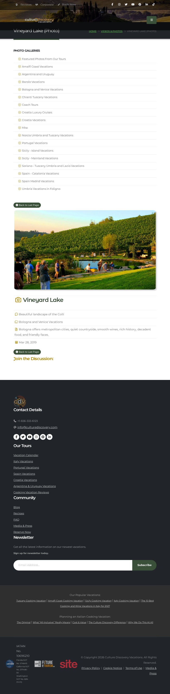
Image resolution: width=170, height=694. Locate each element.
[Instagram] (119, 4)
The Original (23, 622)
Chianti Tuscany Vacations (39, 97)
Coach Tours (29, 104)
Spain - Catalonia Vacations (40, 173)
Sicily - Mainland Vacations (39, 158)
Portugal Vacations (34, 143)
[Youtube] (133, 4)
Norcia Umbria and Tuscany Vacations (47, 135)
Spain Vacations (24, 473)
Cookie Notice (112, 668)
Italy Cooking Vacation (126, 600)
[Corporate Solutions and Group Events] (45, 4)
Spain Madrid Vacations (37, 181)
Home (92, 31)
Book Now (68, 4)
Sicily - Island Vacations (37, 150)
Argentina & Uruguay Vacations (34, 486)
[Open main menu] (152, 20)
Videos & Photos (112, 31)
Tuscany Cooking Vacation (31, 600)
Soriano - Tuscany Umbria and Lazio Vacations (52, 165)
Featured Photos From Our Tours (43, 59)
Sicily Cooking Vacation (98, 600)
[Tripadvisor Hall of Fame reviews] (23, 4)
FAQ (16, 519)
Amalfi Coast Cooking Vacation (65, 600)
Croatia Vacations (33, 120)
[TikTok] (153, 4)
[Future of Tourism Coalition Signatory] (45, 664)
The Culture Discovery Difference (107, 622)
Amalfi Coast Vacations (37, 66)
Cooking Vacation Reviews (31, 492)
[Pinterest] (140, 4)
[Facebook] (112, 4)
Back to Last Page (28, 205)
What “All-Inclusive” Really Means (51, 622)
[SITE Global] (68, 664)
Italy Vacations (23, 461)
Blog (16, 507)
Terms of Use (133, 668)
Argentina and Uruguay (37, 74)
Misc (24, 127)
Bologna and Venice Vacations (42, 89)
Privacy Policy (90, 668)
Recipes (18, 513)
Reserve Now (22, 532)
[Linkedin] (146, 4)
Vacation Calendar (25, 455)
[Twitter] (126, 4)
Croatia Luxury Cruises (36, 112)
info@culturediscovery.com (37, 427)
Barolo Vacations (33, 81)
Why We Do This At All (140, 622)
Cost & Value (79, 622)
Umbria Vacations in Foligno (40, 188)
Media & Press (22, 525)
